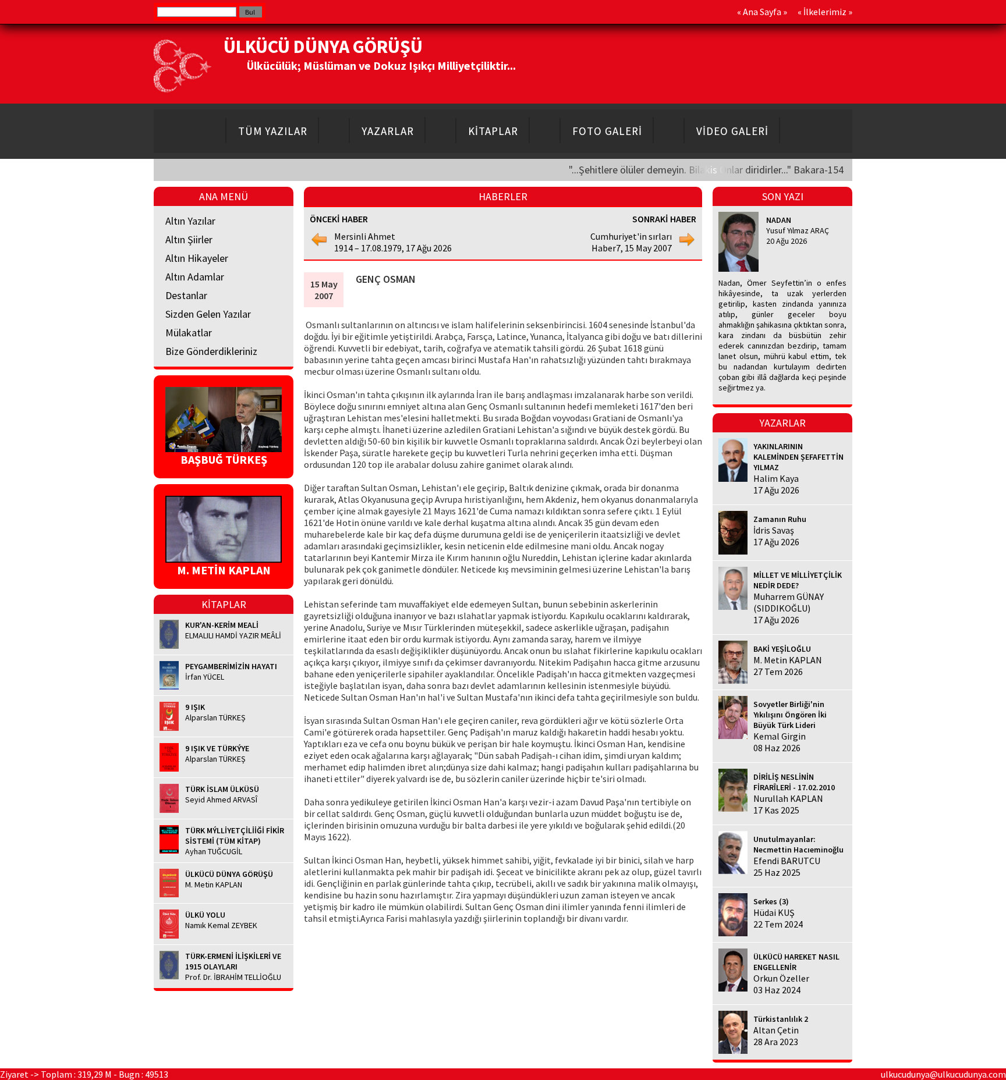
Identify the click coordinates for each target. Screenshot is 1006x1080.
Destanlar (186, 295)
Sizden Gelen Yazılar (208, 314)
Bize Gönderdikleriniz (211, 351)
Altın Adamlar (194, 276)
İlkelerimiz (824, 11)
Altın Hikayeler (196, 258)
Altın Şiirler (188, 239)
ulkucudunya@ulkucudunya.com (943, 1074)
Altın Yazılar (190, 221)
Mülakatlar (188, 332)
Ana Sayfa (762, 11)
